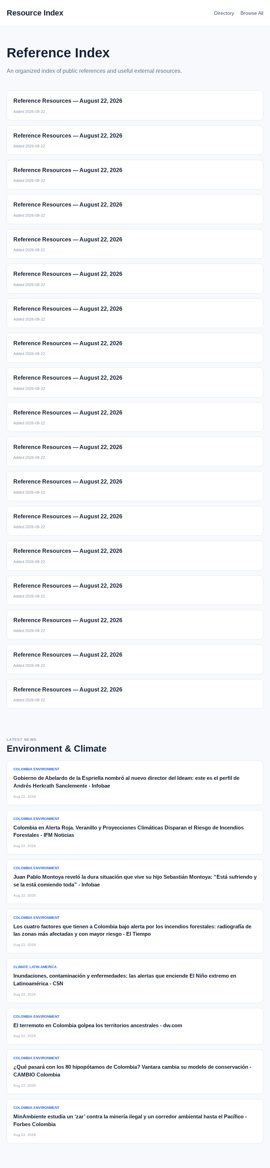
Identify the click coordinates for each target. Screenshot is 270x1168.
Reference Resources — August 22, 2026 (67, 101)
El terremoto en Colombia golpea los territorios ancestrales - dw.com (97, 1025)
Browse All (251, 13)
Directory (224, 13)
